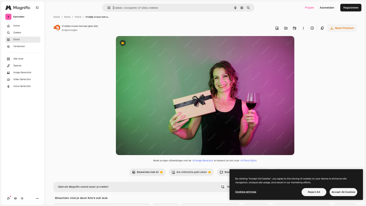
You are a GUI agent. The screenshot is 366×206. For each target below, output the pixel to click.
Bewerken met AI (145, 173)
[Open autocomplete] (107, 7)
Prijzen (309, 7)
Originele (141, 43)
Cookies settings (245, 191)
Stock (67, 17)
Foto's (78, 17)
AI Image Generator (203, 160)
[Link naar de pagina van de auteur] (56, 28)
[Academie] (15, 198)
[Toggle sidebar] (37, 8)
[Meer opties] (303, 28)
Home (56, 17)
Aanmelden (327, 7)
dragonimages (69, 30)
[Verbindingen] (8, 198)
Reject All (314, 192)
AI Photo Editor (249, 160)
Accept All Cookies (343, 192)
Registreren (350, 7)
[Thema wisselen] (22, 198)
